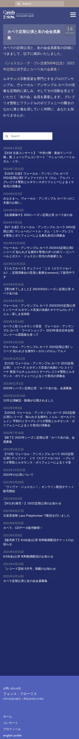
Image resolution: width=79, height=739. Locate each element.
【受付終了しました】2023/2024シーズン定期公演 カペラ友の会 (38, 291)
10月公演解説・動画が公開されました (28, 400)
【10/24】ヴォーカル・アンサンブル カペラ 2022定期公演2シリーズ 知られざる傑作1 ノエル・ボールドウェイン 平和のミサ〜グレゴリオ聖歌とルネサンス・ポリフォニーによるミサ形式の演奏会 (39, 419)
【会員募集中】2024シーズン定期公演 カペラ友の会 (38, 215)
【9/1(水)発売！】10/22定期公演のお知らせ (32, 503)
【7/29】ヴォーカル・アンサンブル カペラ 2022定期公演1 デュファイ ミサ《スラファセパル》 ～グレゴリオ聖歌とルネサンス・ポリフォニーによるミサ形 (38, 458)
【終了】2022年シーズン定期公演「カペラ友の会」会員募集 (39, 439)
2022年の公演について (18, 474)
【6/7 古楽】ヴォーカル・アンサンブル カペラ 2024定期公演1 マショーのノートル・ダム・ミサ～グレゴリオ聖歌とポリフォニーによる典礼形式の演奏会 (39, 231)
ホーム (7, 716)
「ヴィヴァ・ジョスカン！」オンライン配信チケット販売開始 (38, 489)
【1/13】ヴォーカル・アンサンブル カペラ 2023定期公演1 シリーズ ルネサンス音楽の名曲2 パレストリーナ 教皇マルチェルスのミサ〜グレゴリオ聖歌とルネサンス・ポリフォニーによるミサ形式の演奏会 (39, 370)
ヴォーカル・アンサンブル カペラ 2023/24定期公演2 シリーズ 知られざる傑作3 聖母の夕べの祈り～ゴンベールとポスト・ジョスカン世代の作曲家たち (38, 252)
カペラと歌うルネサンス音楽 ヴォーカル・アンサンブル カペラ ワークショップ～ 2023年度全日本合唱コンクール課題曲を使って (38, 330)
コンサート (10, 722)
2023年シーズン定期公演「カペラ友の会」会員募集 (37, 388)
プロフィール (12, 729)
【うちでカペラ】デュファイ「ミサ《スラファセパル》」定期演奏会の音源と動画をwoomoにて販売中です (39, 273)
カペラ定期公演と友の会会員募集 (25, 581)
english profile (12, 735)
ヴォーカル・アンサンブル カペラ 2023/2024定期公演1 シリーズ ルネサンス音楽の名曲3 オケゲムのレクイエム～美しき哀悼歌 (39, 310)
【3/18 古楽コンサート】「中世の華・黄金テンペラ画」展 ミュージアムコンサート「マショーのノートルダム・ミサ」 (39, 157)
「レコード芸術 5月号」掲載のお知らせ (29, 568)
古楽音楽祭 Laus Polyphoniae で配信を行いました (36, 515)
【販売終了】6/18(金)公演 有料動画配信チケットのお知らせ (38, 542)
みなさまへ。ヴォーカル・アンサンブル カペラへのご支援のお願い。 (39, 200)
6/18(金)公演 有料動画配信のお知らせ (28, 556)
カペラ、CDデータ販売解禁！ (23, 527)
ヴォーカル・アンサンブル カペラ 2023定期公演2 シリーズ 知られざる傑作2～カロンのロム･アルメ (38, 349)
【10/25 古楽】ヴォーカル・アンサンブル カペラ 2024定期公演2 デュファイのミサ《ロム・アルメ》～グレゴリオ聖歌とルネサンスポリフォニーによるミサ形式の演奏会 (38, 180)
